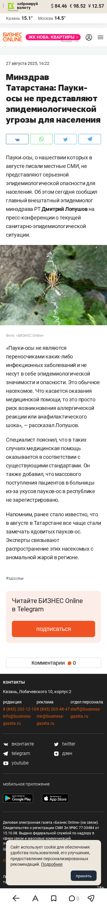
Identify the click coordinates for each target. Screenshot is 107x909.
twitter (68, 744)
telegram (20, 753)
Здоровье (14, 578)
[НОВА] (51, 37)
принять (84, 875)
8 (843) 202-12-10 (19, 709)
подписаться (53, 629)
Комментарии (54, 663)
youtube (19, 763)
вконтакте (22, 744)
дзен (66, 753)
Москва (45, 18)
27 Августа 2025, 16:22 (27, 63)
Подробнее (51, 864)
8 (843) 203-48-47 (53, 709)
